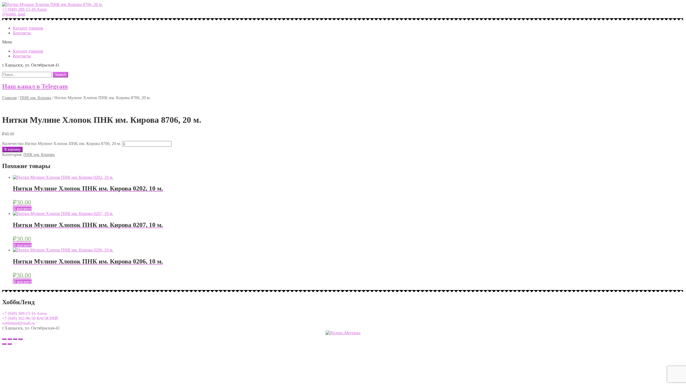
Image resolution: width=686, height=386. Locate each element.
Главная (9, 97)
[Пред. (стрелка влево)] (4, 344)
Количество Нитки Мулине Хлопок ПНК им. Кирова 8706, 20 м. (61, 143)
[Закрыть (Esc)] (4, 339)
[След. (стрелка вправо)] (10, 344)
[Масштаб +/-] (20, 339)
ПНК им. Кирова (35, 97)
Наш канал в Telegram (35, 86)
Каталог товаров (28, 28)
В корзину (12, 149)
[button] (24, 9)
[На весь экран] (15, 339)
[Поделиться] (10, 339)
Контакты (22, 33)
